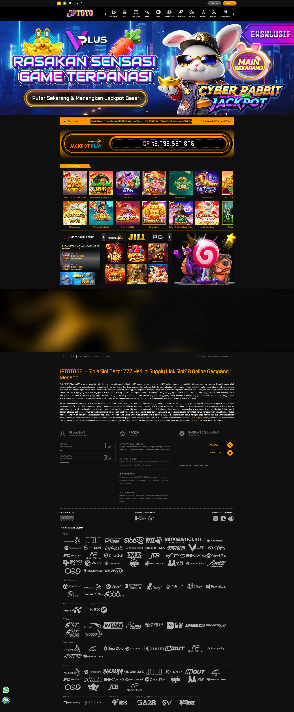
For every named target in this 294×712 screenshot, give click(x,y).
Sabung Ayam (225, 16)
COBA (117, 249)
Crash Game (180, 16)
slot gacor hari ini (201, 418)
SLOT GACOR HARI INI (101, 356)
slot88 (195, 390)
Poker (202, 16)
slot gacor (180, 403)
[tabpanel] (147, 68)
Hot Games (113, 16)
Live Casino (136, 16)
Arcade (192, 16)
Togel (158, 16)
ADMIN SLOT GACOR (218, 453)
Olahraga (169, 16)
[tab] (115, 237)
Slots (125, 16)
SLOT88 (71, 356)
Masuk (214, 3)
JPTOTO (66, 384)
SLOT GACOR (83, 356)
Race (147, 16)
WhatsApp (214, 445)
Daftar (230, 3)
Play (96, 146)
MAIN (76, 183)
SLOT (62, 356)
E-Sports (213, 16)
